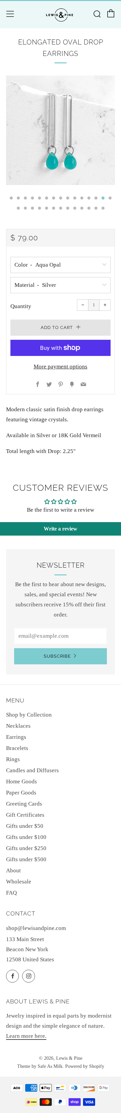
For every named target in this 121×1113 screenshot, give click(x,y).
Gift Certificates (25, 815)
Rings (13, 759)
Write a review (60, 529)
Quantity (20, 306)
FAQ (11, 893)
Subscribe (57, 656)
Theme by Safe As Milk (40, 1066)
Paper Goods (21, 792)
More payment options (60, 366)
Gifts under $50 (24, 826)
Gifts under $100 (26, 837)
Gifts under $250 (26, 848)
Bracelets (17, 748)
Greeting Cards (24, 804)
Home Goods (21, 781)
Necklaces (18, 726)
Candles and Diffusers (32, 770)
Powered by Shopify (84, 1066)
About (13, 870)
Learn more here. (26, 1036)
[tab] (11, 198)
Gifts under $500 (26, 859)
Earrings (16, 737)
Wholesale (18, 881)
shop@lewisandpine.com (36, 928)
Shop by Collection (29, 715)
